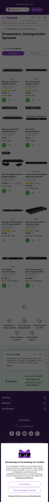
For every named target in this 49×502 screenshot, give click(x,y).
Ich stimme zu (25, 484)
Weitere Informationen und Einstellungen (24, 496)
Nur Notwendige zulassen (24, 490)
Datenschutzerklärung (24, 477)
